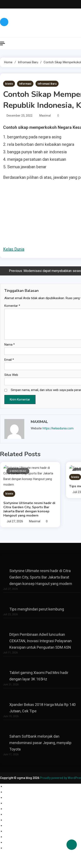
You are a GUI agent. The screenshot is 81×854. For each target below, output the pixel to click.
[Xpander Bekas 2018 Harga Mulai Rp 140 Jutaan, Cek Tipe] (42, 695)
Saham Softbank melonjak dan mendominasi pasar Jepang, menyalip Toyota (40, 742)
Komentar (12, 306)
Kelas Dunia (13, 249)
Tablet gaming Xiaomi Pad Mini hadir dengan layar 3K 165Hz (38, 675)
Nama (9, 344)
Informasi (25, 83)
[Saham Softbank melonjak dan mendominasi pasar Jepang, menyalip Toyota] (42, 727)
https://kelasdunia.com (58, 428)
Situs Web (11, 375)
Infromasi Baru (47, 83)
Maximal (45, 115)
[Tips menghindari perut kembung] (42, 600)
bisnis (9, 83)
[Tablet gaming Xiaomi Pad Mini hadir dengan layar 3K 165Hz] (42, 663)
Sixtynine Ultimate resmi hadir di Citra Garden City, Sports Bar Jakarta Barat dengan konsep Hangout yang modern (29, 509)
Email (9, 360)
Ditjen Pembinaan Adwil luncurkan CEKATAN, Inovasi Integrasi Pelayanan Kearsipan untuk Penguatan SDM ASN (40, 640)
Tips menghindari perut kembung (36, 609)
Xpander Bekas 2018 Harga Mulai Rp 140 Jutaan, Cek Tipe (42, 707)
